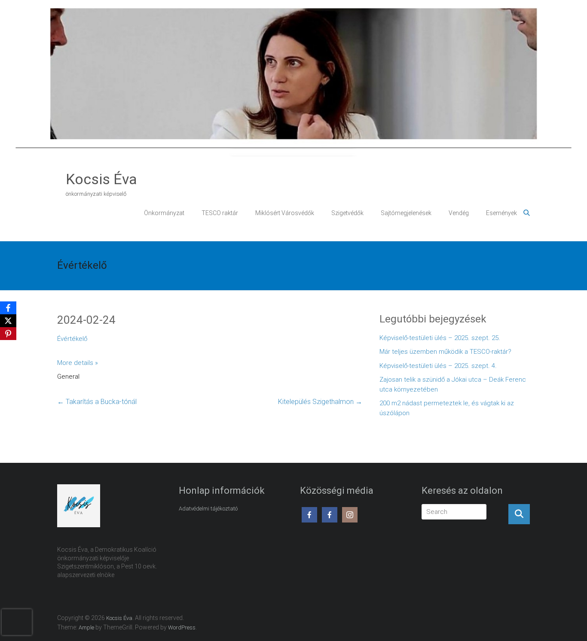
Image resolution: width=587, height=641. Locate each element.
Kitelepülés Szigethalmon (320, 402)
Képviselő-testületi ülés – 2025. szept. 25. (439, 338)
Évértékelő (72, 339)
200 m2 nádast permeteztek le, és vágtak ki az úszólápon (446, 408)
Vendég (459, 213)
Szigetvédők (347, 213)
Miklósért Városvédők (284, 213)
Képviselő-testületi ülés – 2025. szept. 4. (438, 366)
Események (501, 213)
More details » (77, 363)
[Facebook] (8, 307)
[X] (8, 320)
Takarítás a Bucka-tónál (97, 402)
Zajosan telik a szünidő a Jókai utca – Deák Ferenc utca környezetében (452, 384)
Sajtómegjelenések (406, 213)
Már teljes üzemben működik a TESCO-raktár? (445, 351)
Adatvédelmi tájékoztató (208, 508)
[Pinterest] (8, 333)
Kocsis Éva (101, 179)
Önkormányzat (164, 213)
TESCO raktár (220, 213)
